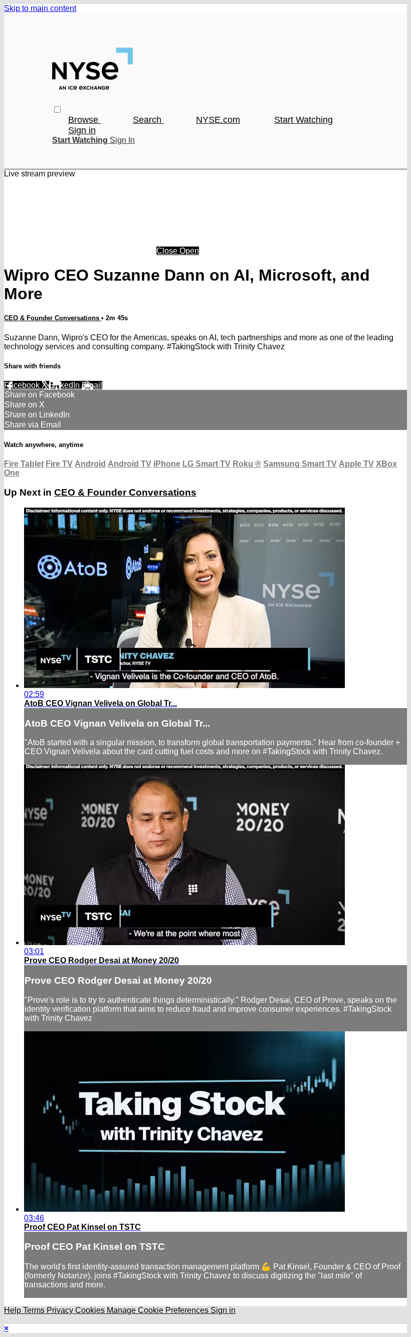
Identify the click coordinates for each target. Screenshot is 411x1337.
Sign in (82, 130)
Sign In (122, 140)
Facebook (23, 385)
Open (189, 251)
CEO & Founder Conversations (52, 318)
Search (148, 120)
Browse (84, 120)
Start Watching (303, 120)
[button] (57, 109)
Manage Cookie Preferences (159, 1310)
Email (92, 385)
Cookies (91, 1310)
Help (13, 1310)
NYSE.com (218, 120)
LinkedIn (65, 385)
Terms (35, 1310)
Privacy (61, 1310)
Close (167, 251)
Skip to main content (40, 8)
